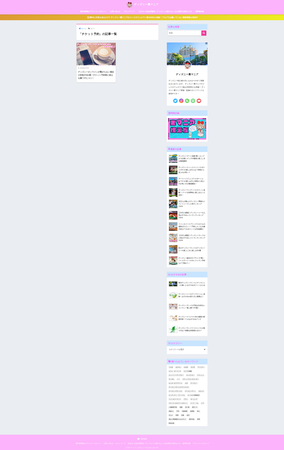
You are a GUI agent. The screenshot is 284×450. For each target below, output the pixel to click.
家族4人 (171, 411)
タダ (186, 383)
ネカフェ (201, 391)
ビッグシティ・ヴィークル (177, 395)
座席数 (192, 411)
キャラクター (190, 375)
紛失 (188, 415)
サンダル (171, 379)
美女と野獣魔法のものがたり (177, 419)
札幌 (182, 415)
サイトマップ (129, 11)
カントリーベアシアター (176, 375)
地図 (181, 407)
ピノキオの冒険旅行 (194, 395)
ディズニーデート (190, 391)
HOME (143, 439)
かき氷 (186, 367)
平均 (178, 411)
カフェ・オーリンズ (175, 371)
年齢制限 (184, 411)
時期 (177, 415)
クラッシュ (200, 375)
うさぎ (171, 367)
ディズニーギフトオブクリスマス (179, 387)
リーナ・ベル (194, 403)
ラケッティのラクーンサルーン (178, 403)
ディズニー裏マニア (146, 4)
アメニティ (201, 367)
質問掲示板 (200, 11)
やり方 (193, 367)
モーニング (194, 399)
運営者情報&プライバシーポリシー (93, 11)
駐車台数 (171, 423)
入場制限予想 (173, 407)
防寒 (198, 419)
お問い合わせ (115, 11)
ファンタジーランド (175, 399)
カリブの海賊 (188, 371)
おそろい (178, 367)
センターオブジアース (175, 383)
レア (202, 403)
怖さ (198, 411)
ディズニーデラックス (175, 391)
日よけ (171, 415)
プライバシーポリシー (201, 443)
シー (178, 379)
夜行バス (194, 407)
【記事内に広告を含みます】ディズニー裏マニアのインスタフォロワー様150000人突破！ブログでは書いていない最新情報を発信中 (142, 17)
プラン (186, 399)
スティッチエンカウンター (191, 379)
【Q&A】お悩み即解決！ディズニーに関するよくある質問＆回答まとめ (165, 11)
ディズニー (194, 383)
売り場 (187, 407)
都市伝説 (191, 419)
